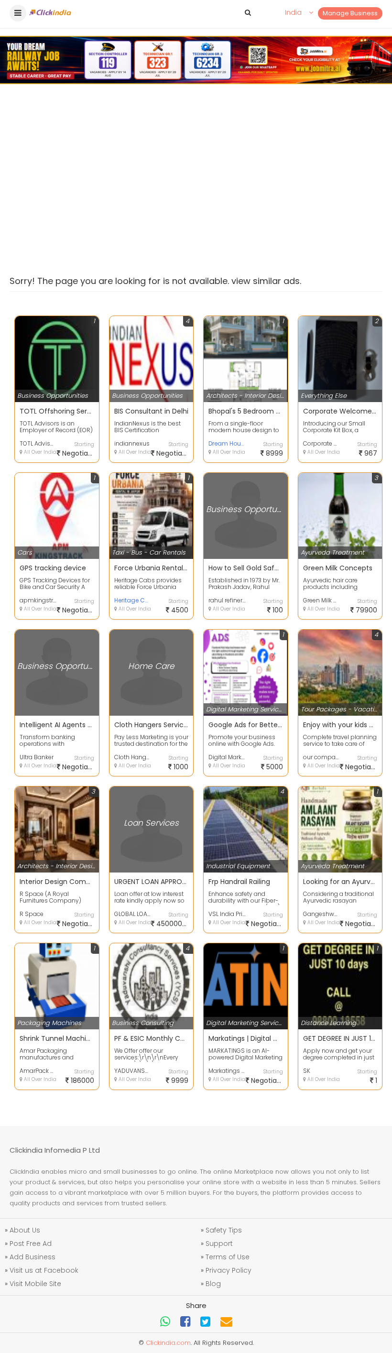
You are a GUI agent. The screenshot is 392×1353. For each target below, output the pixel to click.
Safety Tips (224, 1230)
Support (219, 1243)
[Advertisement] (196, 171)
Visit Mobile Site (35, 1283)
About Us (25, 1230)
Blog (213, 1283)
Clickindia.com (168, 1342)
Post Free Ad (31, 1243)
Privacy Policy (228, 1270)
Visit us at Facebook (44, 1270)
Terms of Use (228, 1257)
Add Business (32, 1257)
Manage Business (350, 13)
